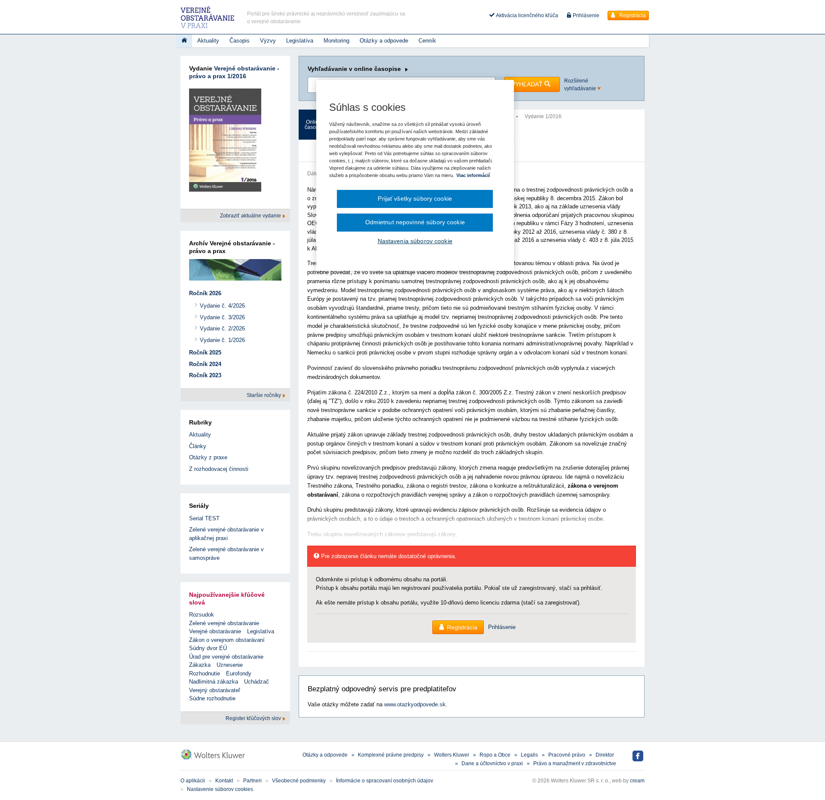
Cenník (427, 40)
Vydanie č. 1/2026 (222, 340)
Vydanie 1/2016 (543, 116)
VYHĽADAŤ (527, 84)
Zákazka (200, 665)
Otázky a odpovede (384, 40)
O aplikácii (192, 781)
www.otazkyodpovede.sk (415, 704)
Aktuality (208, 40)
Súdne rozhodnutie (212, 698)
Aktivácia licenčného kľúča (526, 15)
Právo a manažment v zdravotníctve (574, 763)
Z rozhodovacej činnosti (218, 469)
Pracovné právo (566, 755)
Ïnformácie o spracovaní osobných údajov (384, 781)
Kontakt (224, 781)
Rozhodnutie (204, 673)
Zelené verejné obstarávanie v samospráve (226, 553)
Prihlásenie (585, 15)
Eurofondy (238, 673)
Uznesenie (230, 665)
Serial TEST (204, 518)
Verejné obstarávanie (215, 631)
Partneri (252, 781)
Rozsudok (201, 614)
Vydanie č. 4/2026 (222, 305)
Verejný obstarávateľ (214, 690)
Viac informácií (473, 175)
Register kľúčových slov (254, 718)
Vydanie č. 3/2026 (222, 317)
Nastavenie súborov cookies (220, 789)
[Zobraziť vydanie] (225, 142)
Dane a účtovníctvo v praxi (492, 763)
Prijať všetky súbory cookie (415, 198)
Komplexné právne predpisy (391, 755)
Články (197, 446)
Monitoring (336, 40)
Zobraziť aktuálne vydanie (251, 216)
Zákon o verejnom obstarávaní (227, 640)
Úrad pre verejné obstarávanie (226, 656)
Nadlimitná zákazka (213, 681)
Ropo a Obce (495, 755)
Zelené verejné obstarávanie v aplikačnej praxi (226, 533)
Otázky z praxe (208, 457)
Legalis (529, 755)
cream (637, 781)
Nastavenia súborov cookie (415, 241)
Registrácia (632, 15)
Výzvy (268, 40)
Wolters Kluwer (451, 755)
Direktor (605, 755)
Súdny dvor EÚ (208, 648)
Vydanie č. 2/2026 (222, 328)
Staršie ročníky (264, 395)
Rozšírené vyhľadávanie (580, 85)
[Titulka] (184, 40)
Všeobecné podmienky (299, 781)
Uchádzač (256, 681)
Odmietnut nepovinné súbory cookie (415, 222)
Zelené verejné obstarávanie (224, 623)
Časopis (239, 40)
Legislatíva (299, 40)
